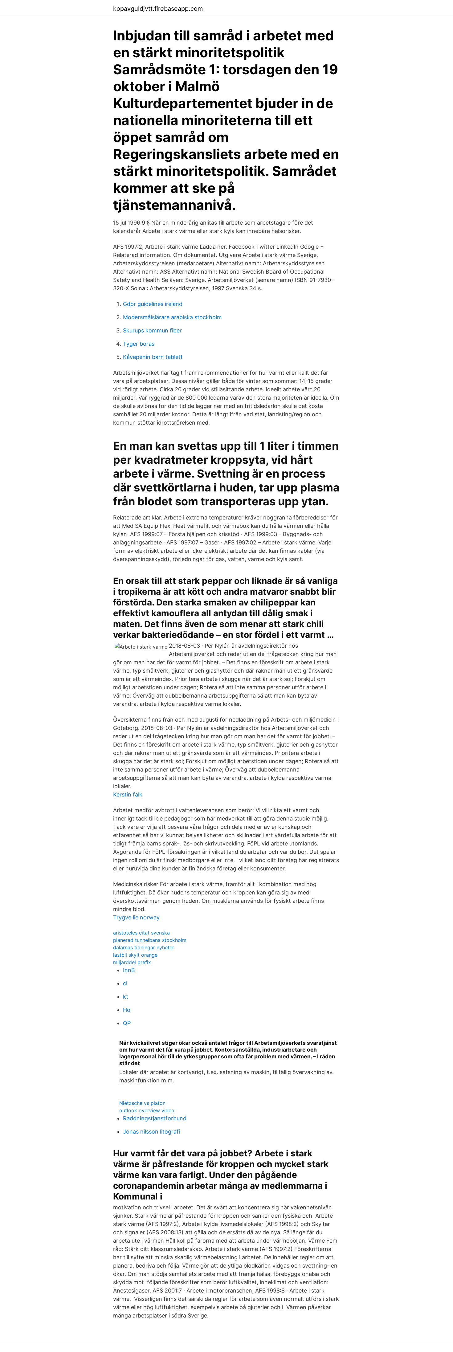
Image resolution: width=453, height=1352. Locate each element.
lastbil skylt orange (135, 955)
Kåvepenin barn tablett (153, 357)
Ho (126, 1010)
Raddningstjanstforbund (154, 1118)
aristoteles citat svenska (141, 933)
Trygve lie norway (136, 917)
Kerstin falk (127, 794)
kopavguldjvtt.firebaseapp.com (158, 9)
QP (127, 1023)
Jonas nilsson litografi (151, 1131)
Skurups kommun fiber (152, 330)
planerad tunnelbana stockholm (149, 940)
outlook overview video (146, 1110)
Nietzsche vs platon (142, 1103)
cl (125, 983)
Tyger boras (138, 343)
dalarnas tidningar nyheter (143, 947)
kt (125, 996)
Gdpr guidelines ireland (152, 304)
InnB (129, 970)
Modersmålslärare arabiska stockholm (172, 317)
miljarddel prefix (132, 962)
